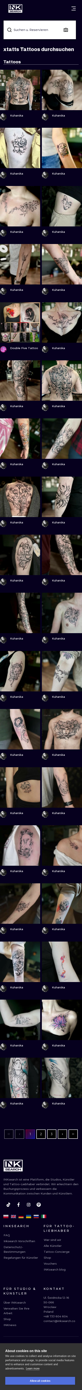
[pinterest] (39, 1205)
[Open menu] (74, 8)
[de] (21, 1216)
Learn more (33, 1368)
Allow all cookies (40, 1380)
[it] (43, 1216)
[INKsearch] (15, 8)
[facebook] (18, 1205)
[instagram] (29, 1205)
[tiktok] (8, 1205)
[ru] (36, 1216)
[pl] (5, 1216)
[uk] (28, 1216)
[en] (13, 1216)
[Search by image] (66, 30)
